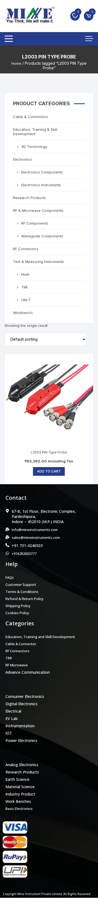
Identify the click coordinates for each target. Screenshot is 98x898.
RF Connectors (25, 249)
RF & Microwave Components (38, 210)
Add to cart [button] (49, 471)
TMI (24, 287)
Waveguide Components (42, 236)
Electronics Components (42, 172)
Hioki (25, 274)
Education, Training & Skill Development (35, 131)
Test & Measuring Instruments (38, 261)
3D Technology (34, 146)
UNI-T (26, 300)
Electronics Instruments (41, 185)
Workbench (23, 312)
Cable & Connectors (30, 116)
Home (16, 63)
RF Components (34, 223)
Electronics (22, 159)
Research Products (29, 197)
